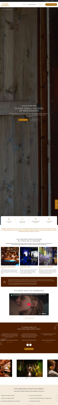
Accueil (2, 9)
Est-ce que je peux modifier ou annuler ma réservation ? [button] (10, 401)
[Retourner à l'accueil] (5, 4)
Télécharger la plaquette (29, 318)
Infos (56, 207)
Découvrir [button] (24, 4)
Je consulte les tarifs (35, 119)
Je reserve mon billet (29, 348)
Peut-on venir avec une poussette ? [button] (35, 395)
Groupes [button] (40, 4)
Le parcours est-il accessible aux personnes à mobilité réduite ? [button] (40, 398)
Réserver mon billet (52, 4)
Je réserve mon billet (23, 119)
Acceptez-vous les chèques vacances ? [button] (8, 395)
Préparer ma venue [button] (32, 4)
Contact (56, 205)
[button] (56, 260)
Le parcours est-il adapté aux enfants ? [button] (7, 398)
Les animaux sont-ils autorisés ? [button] (35, 401)
